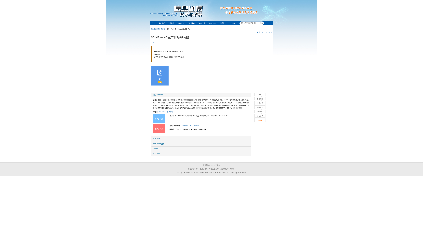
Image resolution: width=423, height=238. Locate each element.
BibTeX (196, 125)
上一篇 (260, 32)
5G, (160, 112)
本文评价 (156, 153)
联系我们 (223, 23)
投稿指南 (181, 23)
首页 (153, 23)
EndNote (185, 125)
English (232, 23)
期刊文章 (202, 23)
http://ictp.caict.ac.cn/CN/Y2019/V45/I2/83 (191, 129)
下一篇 (267, 32)
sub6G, (164, 112)
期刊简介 (162, 23)
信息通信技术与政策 (158, 29)
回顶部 (260, 120)
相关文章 (158, 143)
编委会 (172, 23)
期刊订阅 (212, 23)
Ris (191, 125)
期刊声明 (192, 23)
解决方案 (170, 112)
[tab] (201, 95)
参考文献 (156, 138)
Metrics (156, 148)
